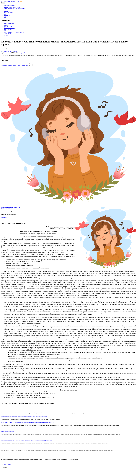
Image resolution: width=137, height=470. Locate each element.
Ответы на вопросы (9, 28)
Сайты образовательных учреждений (14, 32)
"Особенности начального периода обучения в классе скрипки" (13, 446)
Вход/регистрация (9, 23)
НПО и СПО (7, 15)
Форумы (6, 35)
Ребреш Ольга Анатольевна (27, 52)
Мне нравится (7, 464)
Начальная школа (8, 12)
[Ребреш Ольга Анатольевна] (9, 51)
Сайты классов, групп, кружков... (13, 30)
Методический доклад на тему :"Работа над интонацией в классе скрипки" (16, 455)
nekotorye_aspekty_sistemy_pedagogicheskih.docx (15, 65)
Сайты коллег (7, 33)
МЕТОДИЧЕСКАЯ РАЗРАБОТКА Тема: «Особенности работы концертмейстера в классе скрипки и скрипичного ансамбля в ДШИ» (27, 422)
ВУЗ (5, 17)
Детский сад (7, 11)
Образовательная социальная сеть (12, 1)
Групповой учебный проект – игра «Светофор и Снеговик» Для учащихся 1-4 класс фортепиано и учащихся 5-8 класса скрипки (26, 440)
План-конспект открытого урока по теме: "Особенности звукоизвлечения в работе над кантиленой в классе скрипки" (24, 416)
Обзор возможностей (9, 5)
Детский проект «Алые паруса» (12, 7)
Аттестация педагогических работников (15, 8)
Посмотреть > (4, 217)
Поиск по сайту (8, 29)
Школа (5, 14)
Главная (6, 25)
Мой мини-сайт (8, 26)
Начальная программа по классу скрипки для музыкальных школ (14, 409)
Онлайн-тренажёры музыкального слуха (10, 208)
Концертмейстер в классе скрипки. (7, 431)
